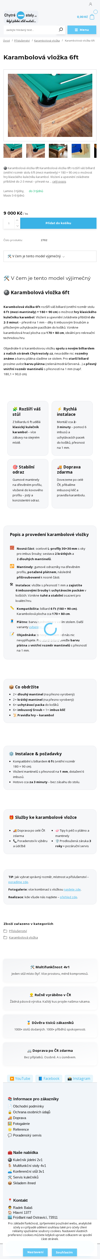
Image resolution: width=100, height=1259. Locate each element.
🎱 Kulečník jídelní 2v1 (25, 1160)
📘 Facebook (49, 1078)
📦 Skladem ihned (22, 1183)
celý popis (59, 182)
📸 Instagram (78, 1078)
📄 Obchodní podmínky (26, 1106)
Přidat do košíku (58, 223)
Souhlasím (64, 1252)
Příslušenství (22, 40)
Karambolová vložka (47, 40)
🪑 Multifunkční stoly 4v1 (27, 1166)
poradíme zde (18, 882)
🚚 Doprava (17, 1118)
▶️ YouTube (20, 1078)
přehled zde (68, 897)
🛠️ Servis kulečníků (23, 1177)
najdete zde (72, 889)
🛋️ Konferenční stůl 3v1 (26, 1171)
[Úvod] (21, 17)
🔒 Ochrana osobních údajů (29, 1112)
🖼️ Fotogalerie (19, 1124)
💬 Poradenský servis (25, 1135)
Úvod (6, 40)
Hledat (61, 30)
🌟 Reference (18, 1129)
